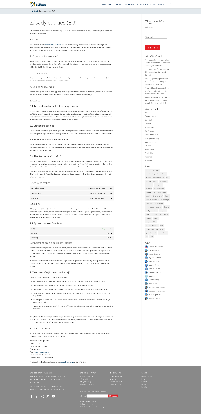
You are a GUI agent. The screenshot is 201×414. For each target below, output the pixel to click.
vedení (162, 229)
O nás (153, 5)
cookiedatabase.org (67, 362)
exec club (148, 181)
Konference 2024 (151, 134)
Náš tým (144, 382)
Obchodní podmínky (86, 404)
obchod (167, 196)
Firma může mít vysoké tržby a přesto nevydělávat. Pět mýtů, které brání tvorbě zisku (157, 91)
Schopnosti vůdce (151, 222)
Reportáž (148, 157)
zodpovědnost (163, 233)
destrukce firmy (150, 174)
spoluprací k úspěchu (152, 225)
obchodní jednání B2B (152, 200)
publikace (148, 218)
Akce (146, 112)
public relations (163, 214)
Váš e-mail (149, 37)
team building (150, 229)
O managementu (116, 376)
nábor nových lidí (157, 196)
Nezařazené (149, 149)
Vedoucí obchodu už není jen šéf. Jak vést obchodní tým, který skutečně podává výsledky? (157, 100)
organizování (159, 203)
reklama (155, 218)
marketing (149, 189)
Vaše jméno (149, 27)
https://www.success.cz (53, 45)
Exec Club (148, 120)
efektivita (148, 178)
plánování (166, 207)
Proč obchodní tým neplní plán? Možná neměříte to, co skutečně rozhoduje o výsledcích (157, 63)
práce (147, 214)
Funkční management (87, 376)
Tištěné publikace (116, 382)
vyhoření (148, 233)
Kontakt (144, 387)
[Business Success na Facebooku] (32, 396)
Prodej (119, 5)
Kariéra (143, 384)
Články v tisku (150, 116)
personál (158, 207)
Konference (149, 131)
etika (167, 178)
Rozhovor (148, 160)
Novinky (144, 379)
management (158, 185)
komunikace (163, 181)
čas (147, 236)
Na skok (148, 146)
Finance (148, 124)
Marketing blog (151, 142)
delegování (156, 170)
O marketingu (114, 379)
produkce (155, 211)
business (148, 170)
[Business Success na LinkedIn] (37, 396)
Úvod (36, 11)
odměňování (149, 203)
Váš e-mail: (83, 396)
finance (155, 181)
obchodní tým (165, 200)
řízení (151, 236)
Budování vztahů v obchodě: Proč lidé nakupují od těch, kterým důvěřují (158, 72)
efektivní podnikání (158, 178)
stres (161, 225)
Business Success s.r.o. (149, 376)
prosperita (163, 211)
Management (107, 5)
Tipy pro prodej (115, 384)
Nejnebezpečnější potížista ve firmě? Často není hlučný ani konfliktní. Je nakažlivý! (156, 81)
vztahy (155, 233)
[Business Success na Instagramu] (43, 396)
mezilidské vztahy (159, 189)
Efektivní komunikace (87, 384)
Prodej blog (149, 153)
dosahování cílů (161, 174)
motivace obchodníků (159, 192)
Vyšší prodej (84, 379)
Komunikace (142, 5)
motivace (148, 192)
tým (157, 229)
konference (149, 185)
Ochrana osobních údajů (88, 401)
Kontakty (162, 5)
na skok (148, 196)
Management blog (152, 138)
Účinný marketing (85, 382)
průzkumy (154, 214)
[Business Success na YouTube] (54, 396)
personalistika (150, 207)
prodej (148, 211)
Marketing (129, 5)
